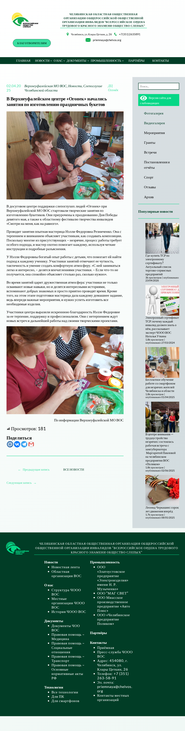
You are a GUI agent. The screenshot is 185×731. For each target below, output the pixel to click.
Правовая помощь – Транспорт (68, 658)
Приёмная (105, 647)
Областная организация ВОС (66, 573)
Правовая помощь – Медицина (68, 636)
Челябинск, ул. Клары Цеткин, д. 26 (91, 34)
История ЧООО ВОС (68, 611)
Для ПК (57, 696)
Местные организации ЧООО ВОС (68, 602)
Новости (75, 86)
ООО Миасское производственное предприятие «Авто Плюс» (113, 604)
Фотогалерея (153, 113)
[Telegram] (24, 444)
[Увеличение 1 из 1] (119, 331)
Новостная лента (65, 567)
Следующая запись (19, 483)
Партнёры (98, 632)
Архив (149, 197)
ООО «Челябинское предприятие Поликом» (113, 619)
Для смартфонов (65, 700)
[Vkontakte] (17, 444)
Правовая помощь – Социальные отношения (68, 647)
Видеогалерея (154, 123)
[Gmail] (31, 444)
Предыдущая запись (36, 469)
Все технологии (64, 692)
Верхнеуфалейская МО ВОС (45, 86)
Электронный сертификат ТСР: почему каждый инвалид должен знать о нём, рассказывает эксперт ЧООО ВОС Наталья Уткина (162, 327)
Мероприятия (154, 132)
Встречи (150, 152)
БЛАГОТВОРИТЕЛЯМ (32, 43)
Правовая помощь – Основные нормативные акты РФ (68, 671)
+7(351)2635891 (129, 34)
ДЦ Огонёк (113, 88)
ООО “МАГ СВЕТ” (112, 593)
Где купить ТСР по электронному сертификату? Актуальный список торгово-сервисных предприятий (158, 265)
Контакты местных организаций (113, 697)
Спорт (148, 177)
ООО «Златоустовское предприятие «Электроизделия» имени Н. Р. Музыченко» (112, 578)
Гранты (149, 142)
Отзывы (150, 187)
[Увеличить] (64, 37)
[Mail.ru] (10, 444)
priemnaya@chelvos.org (107, 40)
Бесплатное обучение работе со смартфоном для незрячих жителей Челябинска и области (160, 385)
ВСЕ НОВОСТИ (73, 469)
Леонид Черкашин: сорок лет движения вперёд (162, 509)
